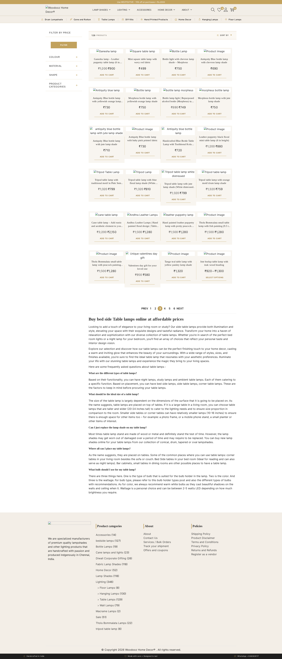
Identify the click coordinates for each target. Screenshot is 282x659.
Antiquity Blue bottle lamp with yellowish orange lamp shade (106, 100)
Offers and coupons (155, 550)
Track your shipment (156, 546)
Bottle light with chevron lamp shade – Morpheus (178, 61)
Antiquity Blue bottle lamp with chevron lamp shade (214, 61)
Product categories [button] (57, 85)
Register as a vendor (204, 554)
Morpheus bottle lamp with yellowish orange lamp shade (142, 100)
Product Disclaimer (203, 538)
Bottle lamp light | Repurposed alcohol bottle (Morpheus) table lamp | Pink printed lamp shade (178, 100)
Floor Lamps (107, 587)
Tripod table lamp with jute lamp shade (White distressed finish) (178, 185)
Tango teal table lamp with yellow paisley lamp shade (178, 263)
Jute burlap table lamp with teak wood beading (214, 263)
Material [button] (55, 66)
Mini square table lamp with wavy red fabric (142, 61)
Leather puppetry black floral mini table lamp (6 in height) (214, 138)
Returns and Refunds (204, 550)
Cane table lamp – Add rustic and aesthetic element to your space (106, 224)
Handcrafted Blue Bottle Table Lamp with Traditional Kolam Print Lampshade (178, 143)
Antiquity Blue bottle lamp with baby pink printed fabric (142, 138)
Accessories (144, 9)
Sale (98, 617)
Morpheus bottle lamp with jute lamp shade (214, 100)
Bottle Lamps (104, 546)
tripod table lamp (106, 628)
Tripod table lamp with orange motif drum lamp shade (214, 181)
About (185, 9)
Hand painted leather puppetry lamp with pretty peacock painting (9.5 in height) (178, 224)
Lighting (122, 9)
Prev (144, 308)
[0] (219, 10)
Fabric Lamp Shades (108, 564)
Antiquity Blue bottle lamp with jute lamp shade (106, 142)
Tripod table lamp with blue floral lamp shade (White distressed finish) (142, 182)
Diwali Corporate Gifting (111, 558)
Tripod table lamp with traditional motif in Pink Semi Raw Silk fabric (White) (106, 182)
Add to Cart (107, 75)
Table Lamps (107, 599)
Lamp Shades (100, 9)
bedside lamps (105, 540)
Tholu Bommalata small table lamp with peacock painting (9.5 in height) (106, 263)
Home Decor (165, 9)
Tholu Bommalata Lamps (111, 623)
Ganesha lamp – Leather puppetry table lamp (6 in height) (107, 61)
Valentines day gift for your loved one (142, 267)
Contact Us (150, 538)
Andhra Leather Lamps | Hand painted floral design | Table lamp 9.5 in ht (142, 224)
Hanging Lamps (109, 593)
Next (180, 308)
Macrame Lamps (106, 611)
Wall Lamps (107, 605)
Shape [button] (53, 75)
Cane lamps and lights (109, 552)
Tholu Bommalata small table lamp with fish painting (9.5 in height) (214, 224)
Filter (63, 45)
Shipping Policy (200, 533)
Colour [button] (54, 57)
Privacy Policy (200, 546)
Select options (214, 277)
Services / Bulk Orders (157, 542)
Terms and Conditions (204, 542)
